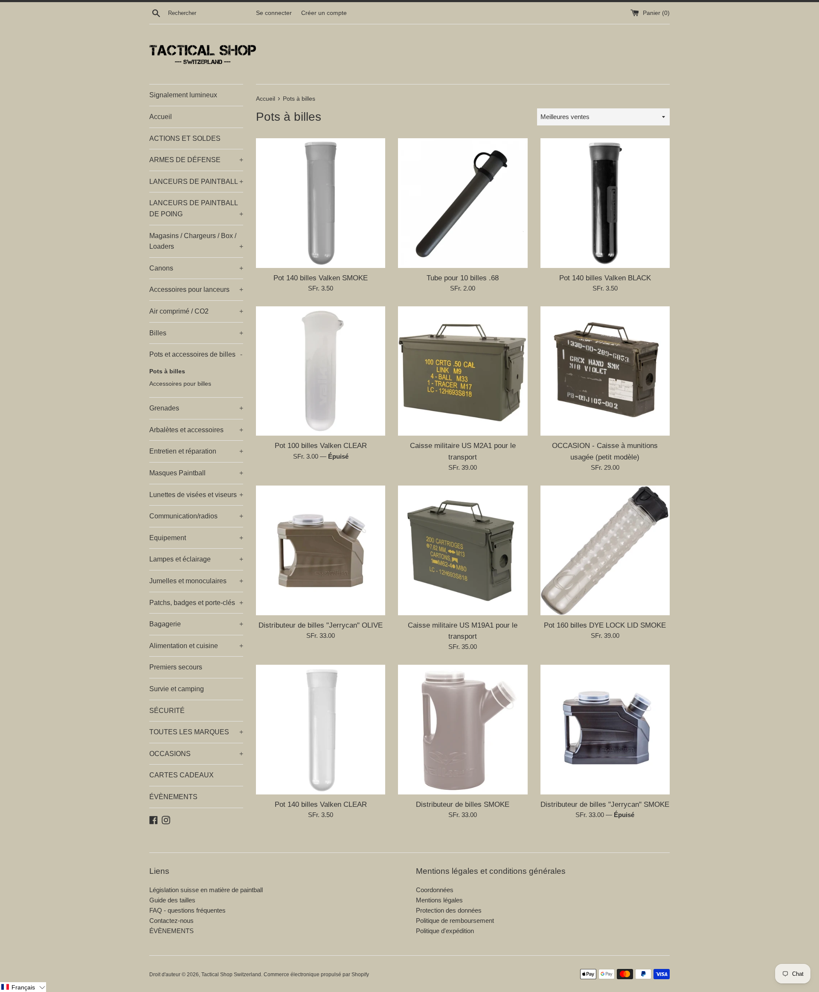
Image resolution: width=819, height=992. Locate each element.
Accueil (160, 116)
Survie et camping (176, 688)
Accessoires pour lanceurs (196, 289)
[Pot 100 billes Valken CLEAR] (320, 371)
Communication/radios (196, 516)
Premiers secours (175, 667)
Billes (196, 333)
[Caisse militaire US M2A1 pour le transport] (462, 371)
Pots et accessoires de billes (195, 354)
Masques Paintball (196, 473)
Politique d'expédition (445, 930)
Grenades (196, 408)
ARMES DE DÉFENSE (196, 159)
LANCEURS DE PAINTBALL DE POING (196, 208)
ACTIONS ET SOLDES (185, 138)
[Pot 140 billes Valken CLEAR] (320, 729)
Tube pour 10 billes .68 (463, 278)
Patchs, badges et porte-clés (196, 602)
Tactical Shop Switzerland (231, 974)
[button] (23, 987)
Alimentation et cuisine (196, 645)
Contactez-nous (171, 920)
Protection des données (449, 910)
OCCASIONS (196, 753)
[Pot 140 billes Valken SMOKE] (320, 203)
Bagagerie (196, 624)
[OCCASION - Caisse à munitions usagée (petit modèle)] (605, 371)
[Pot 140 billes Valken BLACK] (605, 203)
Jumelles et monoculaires (196, 581)
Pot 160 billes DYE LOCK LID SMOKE (605, 625)
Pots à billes (167, 371)
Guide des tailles (172, 900)
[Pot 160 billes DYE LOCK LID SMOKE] (605, 550)
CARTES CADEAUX (181, 775)
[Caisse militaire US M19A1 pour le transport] (462, 550)
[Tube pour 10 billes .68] (462, 203)
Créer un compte (324, 13)
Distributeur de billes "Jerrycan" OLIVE (320, 625)
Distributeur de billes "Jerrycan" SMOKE (604, 804)
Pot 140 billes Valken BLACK (605, 278)
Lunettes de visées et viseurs (196, 494)
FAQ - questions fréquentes (187, 910)
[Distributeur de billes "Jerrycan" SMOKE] (605, 729)
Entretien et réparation (196, 451)
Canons (196, 268)
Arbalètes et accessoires (196, 429)
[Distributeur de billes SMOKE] (462, 729)
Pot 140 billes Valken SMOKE (320, 278)
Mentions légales (439, 900)
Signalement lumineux (183, 95)
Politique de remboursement (455, 920)
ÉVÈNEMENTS (173, 796)
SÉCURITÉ (167, 710)
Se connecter (274, 13)
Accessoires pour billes (180, 384)
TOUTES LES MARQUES (196, 732)
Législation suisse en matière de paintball (206, 889)
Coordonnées (434, 889)
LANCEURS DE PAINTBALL (196, 181)
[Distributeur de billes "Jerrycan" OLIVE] (320, 550)
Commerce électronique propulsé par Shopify (316, 974)
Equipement (196, 537)
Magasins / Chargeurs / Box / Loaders (196, 241)
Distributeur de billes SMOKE (462, 804)
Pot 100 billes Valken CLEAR (321, 445)
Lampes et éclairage (196, 559)
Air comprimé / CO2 (196, 311)
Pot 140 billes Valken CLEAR (321, 804)
